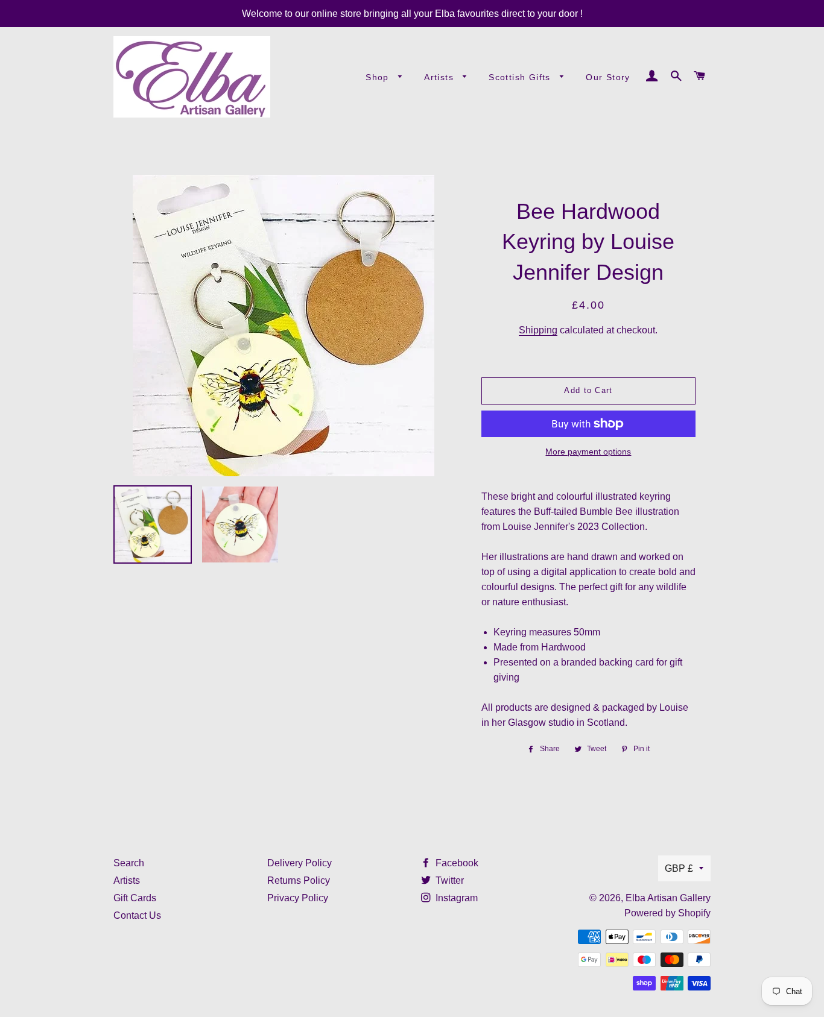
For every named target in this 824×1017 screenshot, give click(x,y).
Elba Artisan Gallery (668, 898)
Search (128, 863)
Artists (440, 77)
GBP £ (679, 868)
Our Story (608, 77)
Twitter (448, 880)
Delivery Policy (299, 863)
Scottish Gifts (521, 77)
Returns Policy (298, 880)
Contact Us (137, 915)
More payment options (588, 451)
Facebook (455, 863)
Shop (379, 77)
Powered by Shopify (667, 913)
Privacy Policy (297, 898)
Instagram (455, 898)
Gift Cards (134, 898)
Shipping (538, 330)
